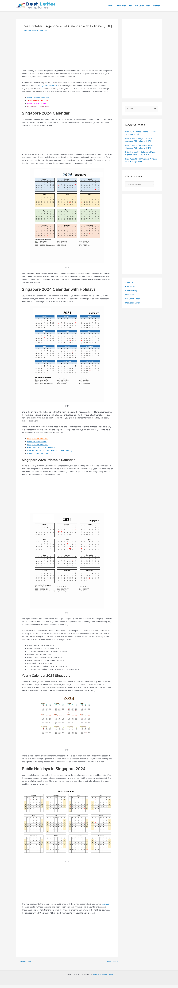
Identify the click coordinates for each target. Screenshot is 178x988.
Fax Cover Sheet (142, 6)
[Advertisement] (67, 52)
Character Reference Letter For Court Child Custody (49, 450)
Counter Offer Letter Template (40, 453)
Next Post (112, 962)
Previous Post (24, 962)
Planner (156, 6)
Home (110, 6)
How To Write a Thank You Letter (41, 447)
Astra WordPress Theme (103, 974)
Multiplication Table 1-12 (37, 438)
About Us (129, 282)
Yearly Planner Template (37, 100)
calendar (105, 904)
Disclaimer (129, 294)
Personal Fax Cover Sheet (38, 106)
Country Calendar (30, 30)
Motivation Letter (124, 6)
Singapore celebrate (48, 85)
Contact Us (130, 286)
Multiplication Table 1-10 (37, 444)
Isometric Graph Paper (36, 103)
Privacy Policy (131, 290)
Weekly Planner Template (38, 97)
